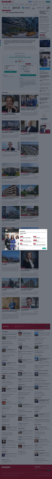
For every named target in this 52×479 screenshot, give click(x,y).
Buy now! (44, 248)
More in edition (22, 248)
